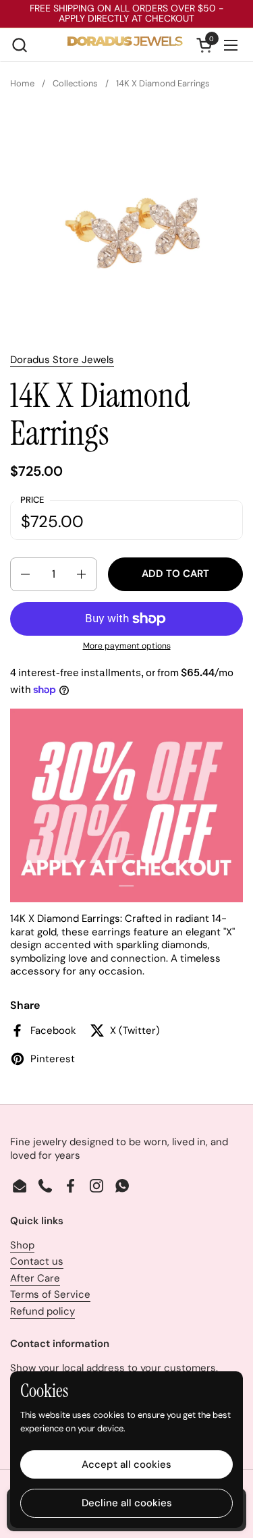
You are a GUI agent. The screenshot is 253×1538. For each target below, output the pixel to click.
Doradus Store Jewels (62, 359)
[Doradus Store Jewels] (125, 45)
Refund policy (42, 1311)
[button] (19, 44)
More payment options (127, 646)
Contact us (36, 1261)
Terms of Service (50, 1294)
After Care (35, 1278)
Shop (22, 1245)
